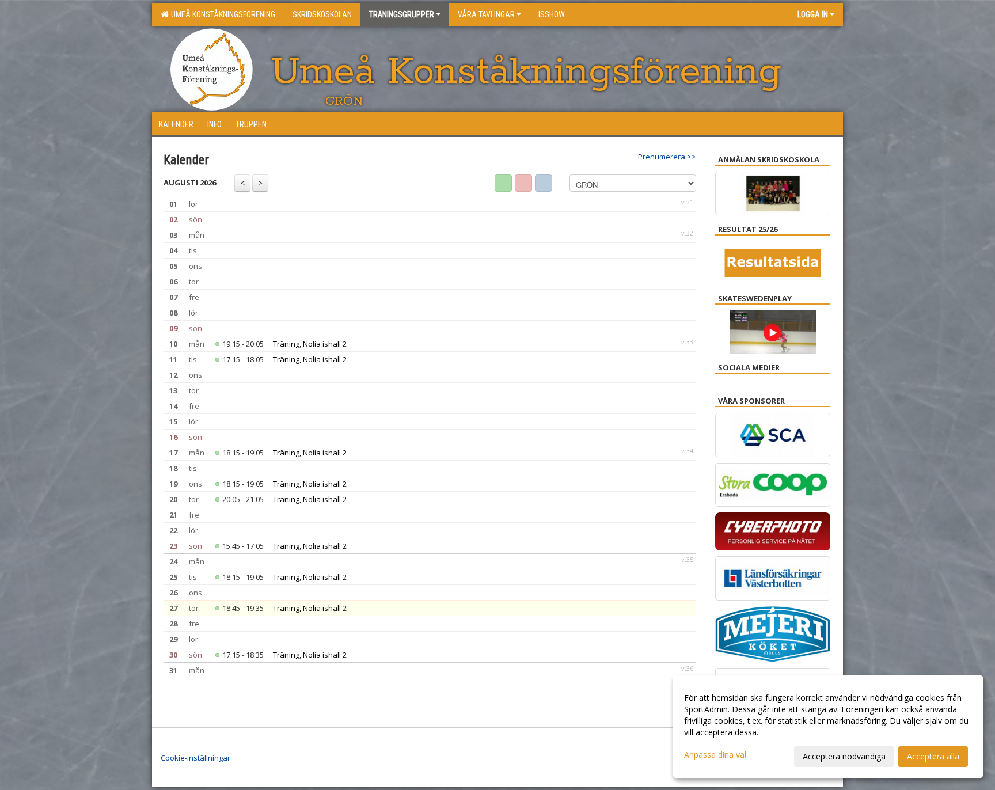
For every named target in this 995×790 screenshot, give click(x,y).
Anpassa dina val (715, 755)
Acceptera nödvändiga (844, 756)
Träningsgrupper (401, 14)
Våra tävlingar (486, 14)
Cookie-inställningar (195, 758)
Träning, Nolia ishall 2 (310, 344)
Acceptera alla (933, 756)
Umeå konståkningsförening (221, 14)
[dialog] (828, 726)
